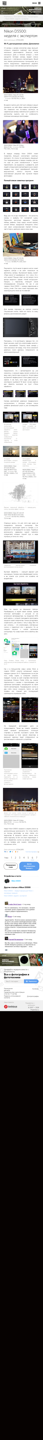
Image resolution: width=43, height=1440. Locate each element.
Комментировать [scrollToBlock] (31, 852)
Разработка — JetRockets (30, 1004)
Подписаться (33, 981)
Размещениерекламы (8, 989)
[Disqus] (21, 926)
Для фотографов (32, 996)
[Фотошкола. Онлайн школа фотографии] (10, 1007)
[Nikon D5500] (7, 881)
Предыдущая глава (11, 866)
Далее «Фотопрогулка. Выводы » (29, 866)
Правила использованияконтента (12, 997)
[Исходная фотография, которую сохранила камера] (11, 451)
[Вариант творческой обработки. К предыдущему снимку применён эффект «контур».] (20, 494)
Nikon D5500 (16, 881)
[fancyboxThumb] (6, 187)
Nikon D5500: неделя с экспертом (15, 896)
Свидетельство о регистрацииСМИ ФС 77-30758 (14, 993)
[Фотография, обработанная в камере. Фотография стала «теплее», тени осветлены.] (30, 451)
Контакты (35, 989)
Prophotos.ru (35, 1010)
